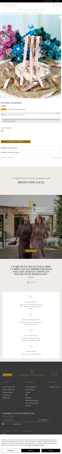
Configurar (10, 450)
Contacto (27, 392)
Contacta (7, 375)
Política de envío (17, 430)
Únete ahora (31, 251)
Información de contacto (27, 430)
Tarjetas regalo (6, 397)
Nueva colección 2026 (8, 387)
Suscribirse (43, 420)
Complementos (7, 395)
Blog (26, 395)
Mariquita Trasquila (5, 13)
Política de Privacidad (17, 423)
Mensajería (28, 397)
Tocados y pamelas (8, 392)
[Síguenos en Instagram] (56, 372)
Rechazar (30, 450)
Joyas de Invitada (27, 13)
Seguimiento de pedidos (31, 400)
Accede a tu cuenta (54, 387)
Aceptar (51, 450)
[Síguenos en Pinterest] (53, 375)
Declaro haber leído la (13, 423)
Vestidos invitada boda (8, 389)
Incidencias (28, 405)
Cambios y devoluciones (32, 403)
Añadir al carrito (15, 141)
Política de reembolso (7, 430)
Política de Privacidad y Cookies (36, 445)
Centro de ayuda (29, 389)
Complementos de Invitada (16, 13)
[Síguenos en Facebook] (53, 372)
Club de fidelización (30, 387)
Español (57, 1)
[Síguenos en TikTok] (56, 375)
